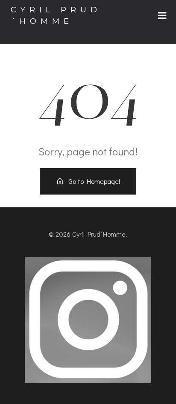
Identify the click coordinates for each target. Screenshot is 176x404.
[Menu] (162, 16)
